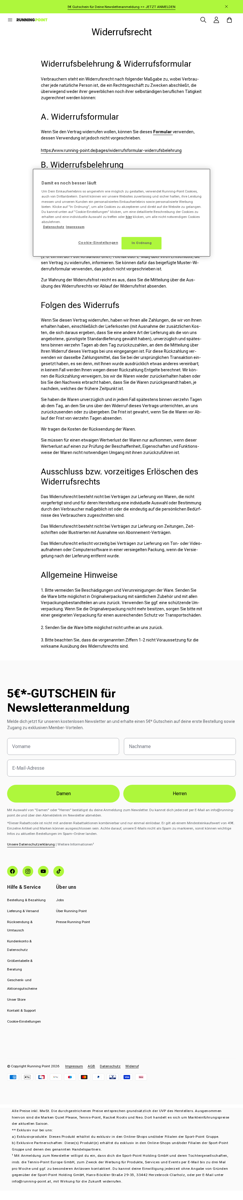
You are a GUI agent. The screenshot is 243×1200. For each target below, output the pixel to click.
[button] (10, 19)
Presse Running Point (73, 922)
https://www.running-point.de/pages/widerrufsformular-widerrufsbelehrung (111, 150)
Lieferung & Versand (23, 911)
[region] (121, 213)
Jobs (60, 900)
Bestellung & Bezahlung (26, 900)
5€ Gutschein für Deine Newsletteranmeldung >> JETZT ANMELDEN (121, 7)
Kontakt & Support (21, 1010)
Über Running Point (71, 911)
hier (129, 217)
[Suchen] (203, 19)
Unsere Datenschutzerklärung (31, 844)
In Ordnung (142, 243)
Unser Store (16, 999)
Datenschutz (110, 1066)
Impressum (74, 1066)
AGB (91, 1066)
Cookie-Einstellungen (24, 1021)
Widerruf (132, 1066)
